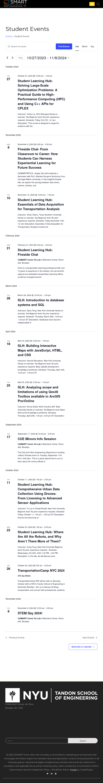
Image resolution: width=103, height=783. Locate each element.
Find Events (63, 46)
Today (20, 58)
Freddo (73, 770)
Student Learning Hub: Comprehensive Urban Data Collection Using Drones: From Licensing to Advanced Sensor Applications (40, 493)
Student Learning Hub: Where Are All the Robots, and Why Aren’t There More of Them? (40, 536)
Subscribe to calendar (81, 646)
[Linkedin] (51, 773)
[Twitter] (47, 773)
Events (9, 36)
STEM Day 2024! (30, 613)
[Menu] (92, 4)
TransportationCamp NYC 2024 (41, 570)
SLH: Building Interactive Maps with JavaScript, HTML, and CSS (40, 350)
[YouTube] (55, 773)
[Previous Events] (7, 57)
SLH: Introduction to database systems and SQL (41, 302)
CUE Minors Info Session (37, 438)
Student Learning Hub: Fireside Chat (35, 252)
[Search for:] (36, 742)
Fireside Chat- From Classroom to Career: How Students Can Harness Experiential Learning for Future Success (38, 158)
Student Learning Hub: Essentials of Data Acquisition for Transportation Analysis (41, 204)
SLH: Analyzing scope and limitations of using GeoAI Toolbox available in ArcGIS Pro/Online (39, 394)
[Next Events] (12, 57)
